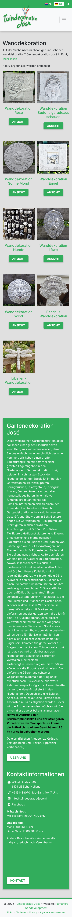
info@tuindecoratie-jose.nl (29, 798)
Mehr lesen (10, 59)
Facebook (18, 804)
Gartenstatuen (30, 521)
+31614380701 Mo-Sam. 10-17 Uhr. (35, 792)
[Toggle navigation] (64, 19)
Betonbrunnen (52, 558)
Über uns (18, 757)
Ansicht (18, 121)
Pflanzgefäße (49, 596)
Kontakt (17, 880)
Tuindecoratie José (27, 903)
